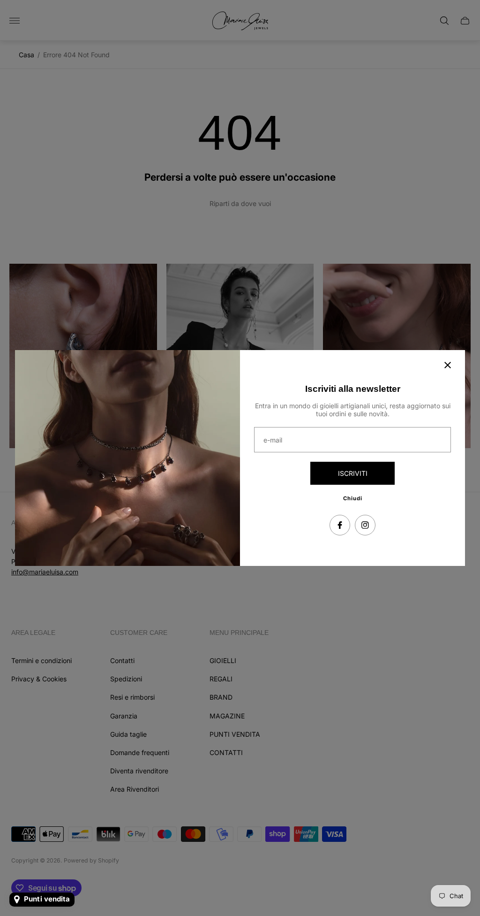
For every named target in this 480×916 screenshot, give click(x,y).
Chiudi (352, 498)
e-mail (272, 440)
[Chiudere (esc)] (447, 365)
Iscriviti (353, 473)
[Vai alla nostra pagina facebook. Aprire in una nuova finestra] (340, 525)
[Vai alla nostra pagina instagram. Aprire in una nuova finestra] (365, 525)
